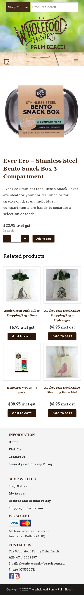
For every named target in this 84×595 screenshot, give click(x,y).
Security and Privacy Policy (31, 464)
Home (13, 442)
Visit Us (15, 449)
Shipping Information (26, 508)
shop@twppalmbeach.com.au (42, 563)
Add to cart (43, 238)
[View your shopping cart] (6, 61)
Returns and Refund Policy (30, 500)
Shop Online (18, 7)
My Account (18, 493)
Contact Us (17, 456)
